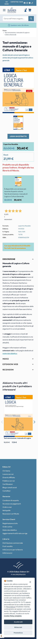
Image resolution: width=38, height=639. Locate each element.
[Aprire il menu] (4, 10)
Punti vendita (7, 546)
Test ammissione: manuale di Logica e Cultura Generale (17, 34)
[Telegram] (30, 3)
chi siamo (7, 3)
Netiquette (6, 510)
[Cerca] (31, 18)
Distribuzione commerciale (13, 543)
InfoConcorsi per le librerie (13, 550)
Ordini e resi (7, 507)
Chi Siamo (6, 471)
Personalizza (18, 633)
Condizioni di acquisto (11, 500)
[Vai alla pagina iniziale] (15, 10)
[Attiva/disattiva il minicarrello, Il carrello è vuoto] (30, 10)
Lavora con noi (8, 474)
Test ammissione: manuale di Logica (17, 438)
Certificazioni (8, 484)
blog (21, 2)
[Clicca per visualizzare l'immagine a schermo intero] (18, 90)
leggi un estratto (18, 136)
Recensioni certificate (11, 514)
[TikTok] (32, 3)
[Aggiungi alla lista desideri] (30, 71)
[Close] (30, 582)
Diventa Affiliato (9, 477)
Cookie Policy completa (12, 616)
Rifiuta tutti (18, 627)
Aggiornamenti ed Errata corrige (15, 533)
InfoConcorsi (7, 553)
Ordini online (7, 527)
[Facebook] (24, 3)
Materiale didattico (10, 530)
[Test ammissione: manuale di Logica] (18, 416)
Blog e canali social (10, 487)
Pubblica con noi (9, 481)
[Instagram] (27, 3)
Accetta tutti (18, 622)
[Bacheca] (25, 10)
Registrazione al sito (10, 523)
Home (5, 30)
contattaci (15, 2)
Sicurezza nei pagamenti (12, 504)
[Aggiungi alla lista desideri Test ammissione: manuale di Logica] (29, 398)
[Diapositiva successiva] (34, 422)
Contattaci (6, 491)
